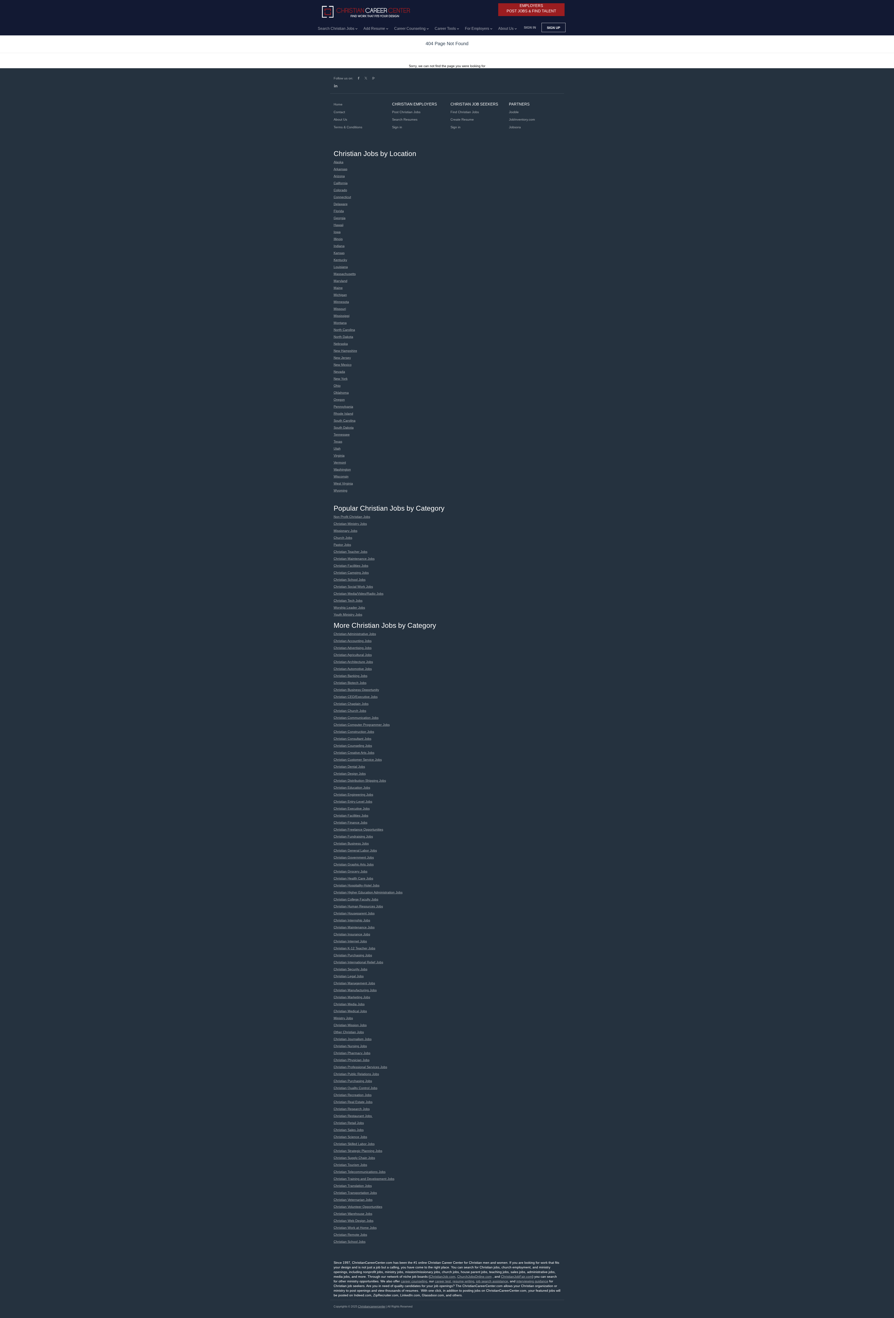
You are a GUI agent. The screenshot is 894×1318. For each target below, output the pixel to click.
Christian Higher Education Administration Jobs (368, 892)
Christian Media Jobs (349, 1004)
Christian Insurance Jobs (352, 934)
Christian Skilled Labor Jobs (354, 1144)
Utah (337, 448)
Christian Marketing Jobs (352, 997)
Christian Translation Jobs (353, 1186)
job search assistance (492, 1281)
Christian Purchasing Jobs (353, 955)
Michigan (340, 295)
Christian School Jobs (350, 579)
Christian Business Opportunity (356, 690)
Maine (338, 288)
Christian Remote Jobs (350, 1234)
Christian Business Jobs (351, 843)
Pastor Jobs (342, 545)
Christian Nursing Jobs (350, 1046)
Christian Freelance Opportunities (358, 829)
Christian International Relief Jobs (358, 962)
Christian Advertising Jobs (353, 648)
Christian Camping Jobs (351, 572)
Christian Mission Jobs (350, 1025)
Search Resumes (404, 119)
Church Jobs (343, 538)
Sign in (530, 27)
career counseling (414, 1281)
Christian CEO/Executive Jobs (356, 697)
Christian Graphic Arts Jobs (354, 864)
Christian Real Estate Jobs (353, 1102)
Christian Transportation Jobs (355, 1193)
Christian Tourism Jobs (350, 1165)
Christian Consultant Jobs (352, 739)
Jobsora (515, 127)
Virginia (339, 455)
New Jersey (342, 358)
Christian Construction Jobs (354, 732)
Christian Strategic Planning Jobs (358, 1151)
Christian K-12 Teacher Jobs (354, 948)
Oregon (339, 399)
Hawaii (338, 225)
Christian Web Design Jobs (353, 1221)
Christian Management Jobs (354, 983)
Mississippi (341, 316)
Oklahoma (341, 392)
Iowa (337, 232)
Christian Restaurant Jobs (353, 1116)
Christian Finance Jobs (350, 822)
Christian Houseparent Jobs (354, 913)
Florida (339, 211)
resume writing (463, 1281)
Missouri (340, 309)
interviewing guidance (532, 1281)
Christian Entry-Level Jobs (353, 801)
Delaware (341, 204)
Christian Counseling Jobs (353, 745)
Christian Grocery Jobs (350, 871)
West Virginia (343, 483)
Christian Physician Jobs (351, 1060)
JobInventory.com (522, 119)
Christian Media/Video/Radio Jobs (358, 593)
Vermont (340, 462)
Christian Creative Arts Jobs (354, 752)
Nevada (339, 372)
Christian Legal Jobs (349, 976)
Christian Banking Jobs (350, 676)
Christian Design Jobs (350, 773)
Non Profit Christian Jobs (352, 517)
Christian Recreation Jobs (353, 1095)
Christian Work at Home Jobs (355, 1228)
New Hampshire (345, 351)
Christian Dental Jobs (349, 766)
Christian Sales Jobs (349, 1130)
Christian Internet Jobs (350, 941)
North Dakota (343, 337)
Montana (340, 323)
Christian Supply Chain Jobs (354, 1158)
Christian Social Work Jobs (353, 586)
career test (443, 1281)
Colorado (340, 190)
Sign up (553, 28)
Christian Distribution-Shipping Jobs (360, 780)
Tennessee (342, 434)
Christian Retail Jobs (349, 1123)
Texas (338, 441)
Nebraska (341, 344)
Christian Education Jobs (352, 787)
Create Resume (462, 119)
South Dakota (344, 427)
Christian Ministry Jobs (350, 524)
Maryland (340, 281)
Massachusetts (345, 274)
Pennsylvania (343, 406)
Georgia (339, 218)
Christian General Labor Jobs (355, 850)
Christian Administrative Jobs (355, 634)
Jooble (514, 112)
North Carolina (344, 330)
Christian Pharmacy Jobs (352, 1053)
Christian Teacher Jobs (350, 552)
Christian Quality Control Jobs (355, 1088)
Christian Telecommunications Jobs (360, 1172)
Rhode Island (343, 413)
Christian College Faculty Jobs (356, 899)
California (341, 183)
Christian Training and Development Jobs (364, 1179)
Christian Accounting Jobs (353, 641)
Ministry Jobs (343, 1018)
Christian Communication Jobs (356, 718)
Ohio (337, 385)
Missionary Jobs (345, 531)
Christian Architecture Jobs (353, 662)
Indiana (339, 246)
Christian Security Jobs (350, 969)
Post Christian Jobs (406, 112)
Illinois (338, 239)
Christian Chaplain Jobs (351, 704)
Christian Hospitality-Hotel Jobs (356, 885)
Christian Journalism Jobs (353, 1039)
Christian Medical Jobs (350, 1011)
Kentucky (340, 260)
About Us (340, 119)
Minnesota (341, 302)
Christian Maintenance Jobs (354, 558)
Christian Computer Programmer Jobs (362, 725)
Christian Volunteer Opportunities (358, 1207)
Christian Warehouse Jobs (353, 1214)
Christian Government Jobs (354, 857)
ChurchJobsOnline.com (474, 1276)
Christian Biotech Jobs (350, 683)
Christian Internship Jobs (352, 920)
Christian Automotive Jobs (353, 669)
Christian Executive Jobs (352, 808)
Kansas (339, 253)
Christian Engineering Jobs (353, 794)
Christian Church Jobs (350, 711)
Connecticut (342, 197)
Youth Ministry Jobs (348, 614)
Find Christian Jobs (464, 112)
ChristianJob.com (442, 1276)
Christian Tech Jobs (348, 600)
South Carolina (345, 420)
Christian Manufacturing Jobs (355, 990)
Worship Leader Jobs (349, 607)
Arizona (339, 176)
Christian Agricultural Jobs (353, 655)
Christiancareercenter (372, 1306)
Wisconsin (341, 476)
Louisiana (341, 267)
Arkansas (340, 169)
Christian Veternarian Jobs (353, 1200)
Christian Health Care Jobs (353, 878)
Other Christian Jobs (349, 1032)
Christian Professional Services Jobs (360, 1067)
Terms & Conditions (348, 127)
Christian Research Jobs (352, 1109)
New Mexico (343, 365)
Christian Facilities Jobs (351, 565)
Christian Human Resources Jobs (358, 906)
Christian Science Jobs (350, 1137)
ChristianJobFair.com (516, 1276)
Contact (339, 112)
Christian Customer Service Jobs (358, 759)
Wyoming (340, 490)
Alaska (338, 162)
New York (341, 378)
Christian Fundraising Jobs (353, 836)
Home (338, 104)
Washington (342, 469)
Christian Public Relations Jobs (356, 1074)
